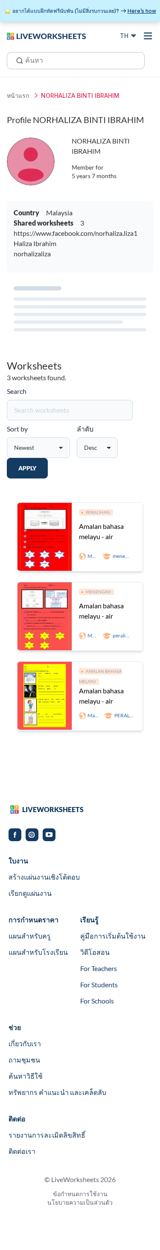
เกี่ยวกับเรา (25, 1043)
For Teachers (98, 968)
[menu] (148, 36)
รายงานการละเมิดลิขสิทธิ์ (47, 1135)
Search (16, 391)
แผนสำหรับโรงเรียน (38, 952)
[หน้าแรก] (46, 35)
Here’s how (142, 11)
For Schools (97, 1001)
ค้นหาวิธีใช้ (26, 1076)
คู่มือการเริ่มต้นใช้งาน (112, 936)
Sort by (17, 429)
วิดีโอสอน (95, 952)
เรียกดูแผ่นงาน (30, 893)
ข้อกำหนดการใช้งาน (80, 1193)
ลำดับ (85, 429)
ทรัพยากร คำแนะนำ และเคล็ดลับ (57, 1092)
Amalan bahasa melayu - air (101, 531)
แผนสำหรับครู (30, 936)
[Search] (17, 59)
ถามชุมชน (24, 1060)
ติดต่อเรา (22, 1151)
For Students (99, 984)
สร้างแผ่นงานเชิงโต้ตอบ (44, 877)
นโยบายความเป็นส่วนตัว (80, 1202)
